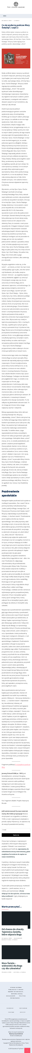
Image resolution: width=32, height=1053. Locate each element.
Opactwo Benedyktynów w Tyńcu (17, 1043)
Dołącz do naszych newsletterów (16, 1032)
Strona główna (16, 987)
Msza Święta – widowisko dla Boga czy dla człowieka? (12, 966)
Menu (4, 16)
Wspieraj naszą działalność (14, 995)
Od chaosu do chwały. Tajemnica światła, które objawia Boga (13, 932)
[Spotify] (29, 11)
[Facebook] (19, 11)
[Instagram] (22, 11)
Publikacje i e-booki (16, 989)
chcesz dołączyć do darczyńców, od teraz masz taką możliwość (16, 893)
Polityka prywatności (18, 997)
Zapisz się (16, 835)
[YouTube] (25, 11)
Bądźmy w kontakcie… (16, 991)
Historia (16, 972)
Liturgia (16, 20)
